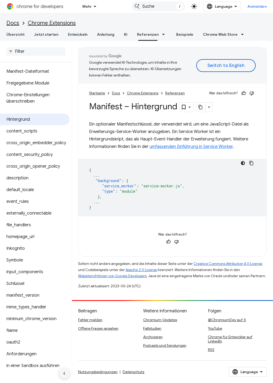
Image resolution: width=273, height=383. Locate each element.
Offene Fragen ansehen (98, 328)
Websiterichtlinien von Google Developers (112, 276)
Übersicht (15, 34)
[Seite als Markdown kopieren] (201, 107)
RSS (211, 349)
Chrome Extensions (52, 23)
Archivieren (153, 336)
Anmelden (257, 6)
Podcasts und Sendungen (164, 345)
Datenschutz (133, 372)
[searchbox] (35, 51)
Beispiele (184, 34)
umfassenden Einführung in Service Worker (191, 146)
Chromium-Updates (160, 319)
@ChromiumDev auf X (227, 319)
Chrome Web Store (220, 34)
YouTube (215, 328)
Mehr (87, 6)
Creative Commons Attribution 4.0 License (228, 263)
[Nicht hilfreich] (252, 93)
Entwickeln (77, 34)
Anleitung (105, 34)
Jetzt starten (46, 34)
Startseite (97, 93)
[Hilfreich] (244, 93)
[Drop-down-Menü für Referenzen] (165, 34)
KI (125, 34)
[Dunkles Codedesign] (243, 163)
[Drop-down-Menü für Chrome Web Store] (244, 34)
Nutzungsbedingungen (98, 372)
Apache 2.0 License (141, 270)
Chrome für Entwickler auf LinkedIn (230, 339)
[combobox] (158, 6)
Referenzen (148, 34)
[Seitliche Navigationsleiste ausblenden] (64, 373)
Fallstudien (152, 328)
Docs (12, 23)
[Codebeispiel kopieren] (251, 163)
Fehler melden (90, 319)
